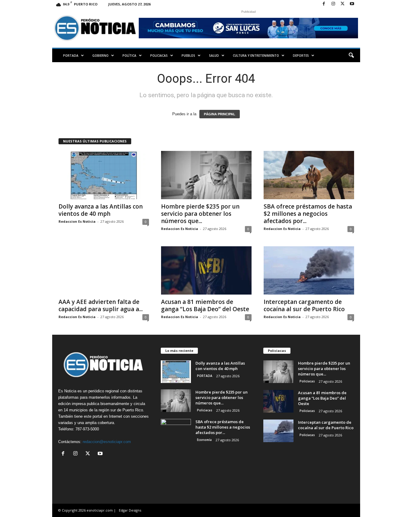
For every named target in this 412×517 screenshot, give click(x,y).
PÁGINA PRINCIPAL (219, 114)
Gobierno (100, 55)
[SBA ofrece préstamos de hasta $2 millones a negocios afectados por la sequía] (309, 175)
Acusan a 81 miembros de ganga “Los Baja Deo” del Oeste (205, 305)
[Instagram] (333, 4)
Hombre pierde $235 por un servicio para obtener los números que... (200, 214)
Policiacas (159, 55)
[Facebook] (324, 4)
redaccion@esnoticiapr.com (107, 441)
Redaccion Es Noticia (77, 221)
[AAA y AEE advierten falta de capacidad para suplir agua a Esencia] (104, 270)
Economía (204, 440)
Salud (214, 55)
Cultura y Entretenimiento (256, 55)
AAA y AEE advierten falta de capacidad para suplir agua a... (101, 305)
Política (129, 55)
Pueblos (188, 55)
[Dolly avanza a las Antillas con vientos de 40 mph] (104, 175)
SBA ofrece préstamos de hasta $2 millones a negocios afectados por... (308, 214)
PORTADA (70, 55)
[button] (351, 55)
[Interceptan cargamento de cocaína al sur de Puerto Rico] (309, 270)
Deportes (301, 55)
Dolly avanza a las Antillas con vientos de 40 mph (101, 210)
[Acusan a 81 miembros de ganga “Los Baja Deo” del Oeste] (206, 270)
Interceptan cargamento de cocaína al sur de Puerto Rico (304, 305)
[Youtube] (352, 4)
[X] (342, 4)
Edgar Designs (130, 510)
